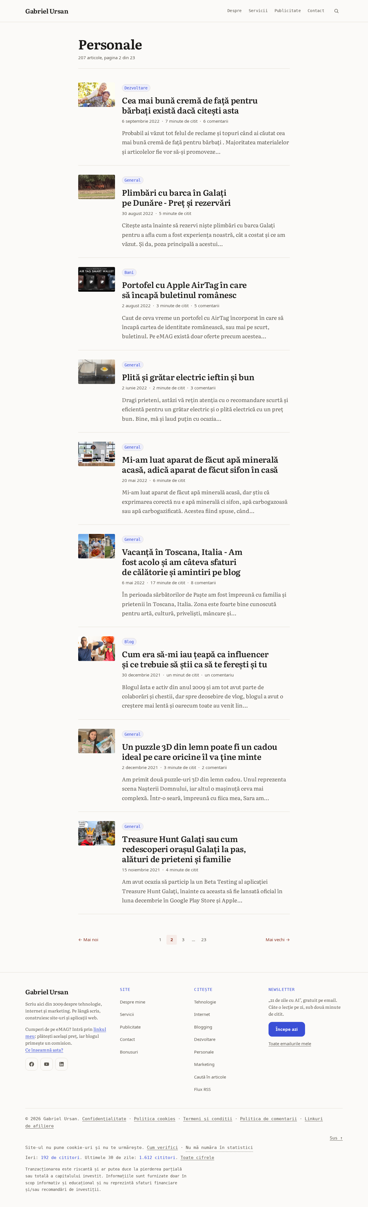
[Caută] (336, 11)
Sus (336, 1138)
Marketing (204, 1064)
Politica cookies (154, 1118)
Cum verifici (162, 1147)
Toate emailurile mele (290, 1043)
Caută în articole (210, 1077)
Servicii (258, 10)
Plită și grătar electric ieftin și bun (188, 377)
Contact (316, 10)
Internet (202, 1014)
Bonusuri (129, 1052)
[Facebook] (31, 1064)
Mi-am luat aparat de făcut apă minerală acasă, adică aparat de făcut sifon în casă (200, 464)
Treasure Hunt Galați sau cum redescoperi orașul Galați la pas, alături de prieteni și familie (184, 849)
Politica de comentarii (268, 1118)
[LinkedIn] (61, 1064)
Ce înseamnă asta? (44, 1049)
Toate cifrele (197, 1157)
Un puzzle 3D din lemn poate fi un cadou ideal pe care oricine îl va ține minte (199, 751)
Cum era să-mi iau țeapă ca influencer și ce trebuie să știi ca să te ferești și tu (195, 659)
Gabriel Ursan (46, 11)
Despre (234, 10)
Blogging (203, 1027)
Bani (129, 272)
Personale (204, 1052)
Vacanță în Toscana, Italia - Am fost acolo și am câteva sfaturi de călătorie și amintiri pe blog (182, 561)
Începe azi (287, 1029)
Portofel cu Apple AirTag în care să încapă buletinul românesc (184, 289)
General (132, 180)
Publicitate (288, 10)
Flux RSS (202, 1089)
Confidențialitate (104, 1118)
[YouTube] (46, 1064)
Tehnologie (205, 1002)
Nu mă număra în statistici (219, 1147)
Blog (129, 641)
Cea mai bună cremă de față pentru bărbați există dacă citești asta (190, 105)
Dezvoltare (135, 88)
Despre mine (132, 1002)
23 (203, 939)
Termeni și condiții (207, 1118)
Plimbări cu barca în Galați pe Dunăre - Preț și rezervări (176, 197)
